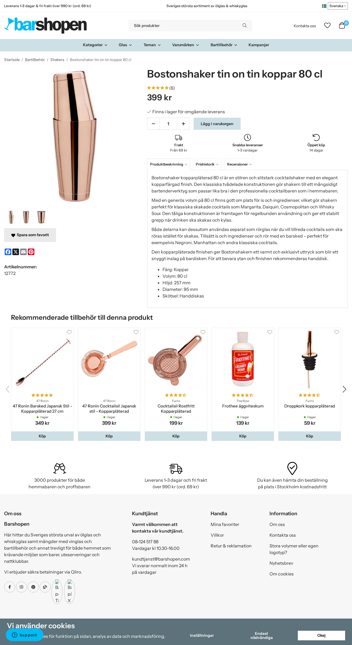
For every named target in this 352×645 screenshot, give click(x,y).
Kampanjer (259, 44)
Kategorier (93, 44)
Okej (321, 635)
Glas (123, 44)
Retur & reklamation (231, 545)
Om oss (277, 524)
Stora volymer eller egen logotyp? (294, 549)
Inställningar (202, 635)
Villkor (217, 535)
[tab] (170, 164)
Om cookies (282, 574)
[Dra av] (153, 124)
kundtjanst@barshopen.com (161, 559)
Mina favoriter (225, 524)
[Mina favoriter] (327, 25)
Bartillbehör (221, 44)
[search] (244, 25)
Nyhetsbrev (281, 563)
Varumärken (183, 44)
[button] (42, 436)
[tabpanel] (247, 239)
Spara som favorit (32, 234)
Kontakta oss (305, 26)
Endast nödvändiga (262, 635)
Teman (150, 44)
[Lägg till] (183, 124)
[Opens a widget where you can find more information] (24, 635)
